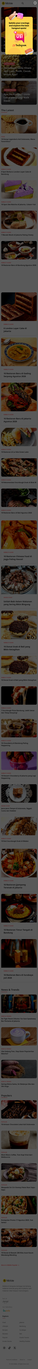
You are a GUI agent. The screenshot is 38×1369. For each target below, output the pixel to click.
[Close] (35, 3)
